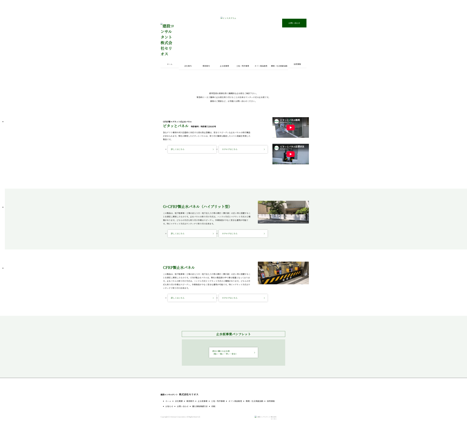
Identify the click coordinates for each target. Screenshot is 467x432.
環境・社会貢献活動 (254, 401)
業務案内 (190, 401)
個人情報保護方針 (200, 406)
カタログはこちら (230, 149)
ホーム (169, 64)
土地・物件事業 (218, 401)
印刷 (213, 406)
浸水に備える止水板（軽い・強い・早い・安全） (225, 352)
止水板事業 (202, 401)
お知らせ (169, 406)
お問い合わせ (294, 23)
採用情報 (297, 64)
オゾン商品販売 (235, 401)
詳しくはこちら (177, 149)
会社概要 (179, 401)
